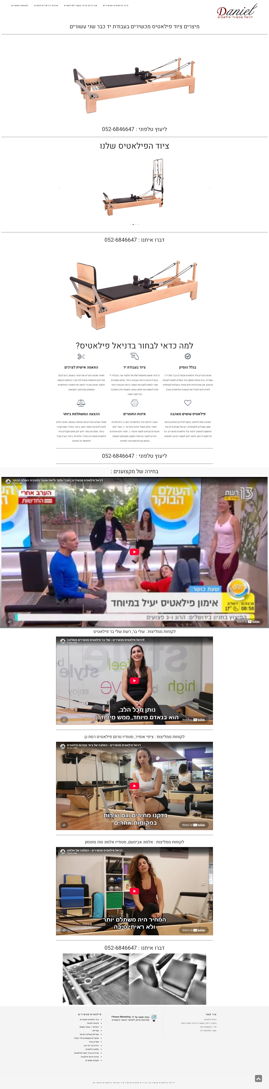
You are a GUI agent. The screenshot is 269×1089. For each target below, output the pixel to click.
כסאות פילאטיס (92, 1049)
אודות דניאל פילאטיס (90, 1057)
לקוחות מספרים (92, 1060)
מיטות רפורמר (93, 1023)
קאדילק (96, 1030)
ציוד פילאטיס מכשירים (89, 1019)
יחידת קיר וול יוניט (91, 1045)
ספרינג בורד (94, 1042)
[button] (59, 188)
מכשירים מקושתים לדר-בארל (86, 1038)
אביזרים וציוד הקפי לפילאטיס (86, 1053)
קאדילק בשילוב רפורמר (89, 1034)
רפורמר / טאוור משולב (89, 1027)
